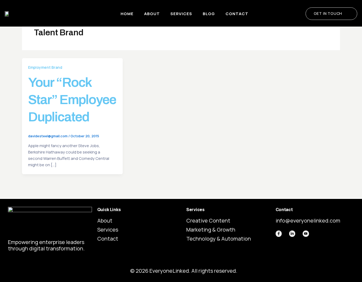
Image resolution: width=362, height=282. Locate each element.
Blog (209, 13)
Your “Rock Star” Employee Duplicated (72, 99)
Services (181, 13)
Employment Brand (45, 67)
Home (127, 13)
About (152, 13)
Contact (237, 13)
